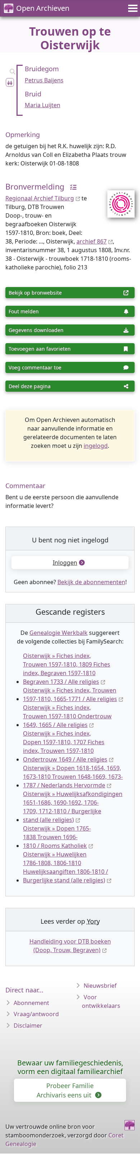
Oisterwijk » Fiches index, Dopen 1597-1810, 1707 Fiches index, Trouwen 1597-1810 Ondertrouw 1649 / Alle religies (65, 746)
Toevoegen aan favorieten (40, 348)
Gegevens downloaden (36, 330)
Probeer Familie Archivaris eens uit (65, 1090)
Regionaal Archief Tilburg (39, 198)
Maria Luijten (42, 105)
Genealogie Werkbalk (58, 633)
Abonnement (31, 1003)
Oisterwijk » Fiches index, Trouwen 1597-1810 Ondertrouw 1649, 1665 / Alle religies (67, 716)
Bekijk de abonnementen (91, 582)
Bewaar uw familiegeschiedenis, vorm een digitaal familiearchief (70, 1067)
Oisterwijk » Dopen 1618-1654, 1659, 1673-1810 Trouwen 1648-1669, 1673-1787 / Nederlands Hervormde (73, 776)
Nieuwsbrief (100, 986)
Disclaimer (28, 1025)
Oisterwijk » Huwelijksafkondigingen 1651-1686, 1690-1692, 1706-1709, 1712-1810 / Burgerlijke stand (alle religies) (72, 807)
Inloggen (65, 563)
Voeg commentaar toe (35, 367)
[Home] (130, 1125)
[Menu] (132, 8)
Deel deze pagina (30, 386)
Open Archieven (42, 8)
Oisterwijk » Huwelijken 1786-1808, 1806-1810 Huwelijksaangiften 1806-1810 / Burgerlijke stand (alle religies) (65, 867)
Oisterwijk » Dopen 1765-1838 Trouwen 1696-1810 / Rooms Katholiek (57, 837)
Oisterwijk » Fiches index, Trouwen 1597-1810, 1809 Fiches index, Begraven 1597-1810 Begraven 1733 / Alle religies (66, 669)
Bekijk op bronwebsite (35, 292)
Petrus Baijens (44, 80)
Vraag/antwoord (36, 1014)
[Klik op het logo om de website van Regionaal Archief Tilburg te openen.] (116, 199)
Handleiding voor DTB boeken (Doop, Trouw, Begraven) (70, 945)
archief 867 (91, 241)
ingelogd (96, 446)
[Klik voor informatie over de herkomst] (71, 186)
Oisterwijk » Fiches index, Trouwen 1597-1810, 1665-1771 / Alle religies (70, 694)
